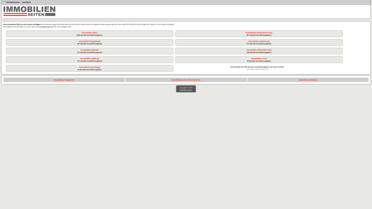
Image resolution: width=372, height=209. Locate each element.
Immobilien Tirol (259, 58)
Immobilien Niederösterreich (259, 32)
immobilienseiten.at (45, 27)
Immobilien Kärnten (89, 50)
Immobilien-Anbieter (308, 80)
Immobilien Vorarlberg (89, 67)
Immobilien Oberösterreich (259, 50)
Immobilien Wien (89, 32)
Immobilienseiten (13, 2)
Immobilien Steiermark (259, 41)
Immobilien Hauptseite (64, 80)
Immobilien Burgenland (89, 41)
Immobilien (26, 2)
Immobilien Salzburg (89, 58)
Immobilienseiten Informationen (186, 80)
